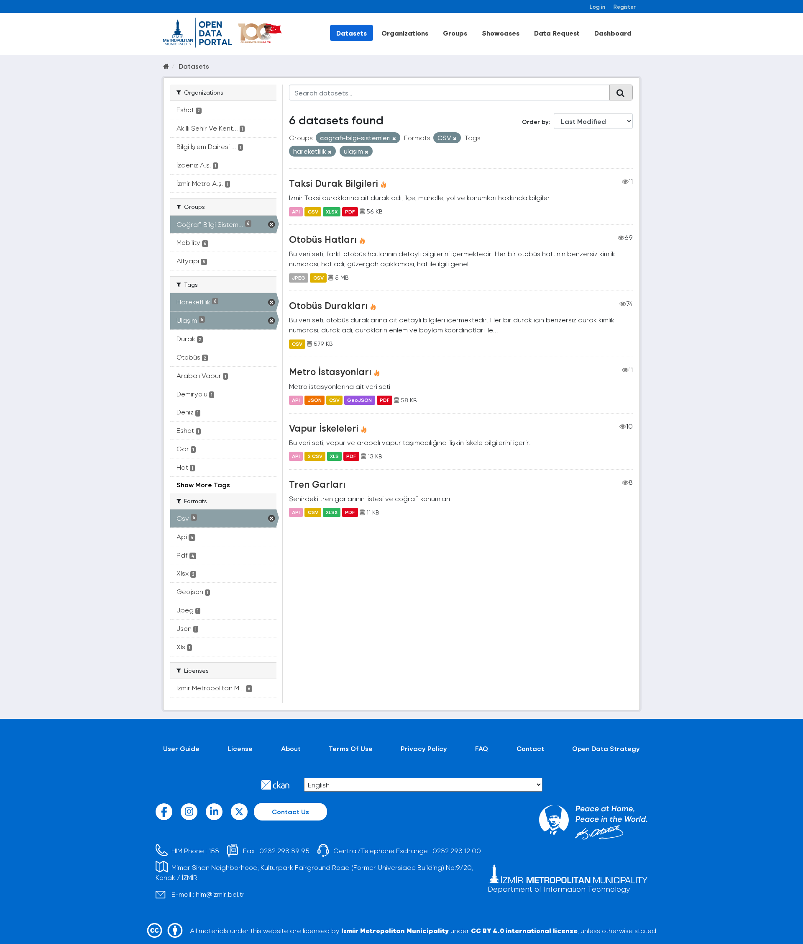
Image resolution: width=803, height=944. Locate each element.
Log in (597, 6)
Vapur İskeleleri (323, 428)
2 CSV (315, 456)
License (240, 748)
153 (214, 850)
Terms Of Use (351, 748)
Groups (455, 32)
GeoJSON (359, 400)
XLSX (332, 211)
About (291, 748)
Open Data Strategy (606, 748)
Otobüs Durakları (328, 305)
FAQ (481, 748)
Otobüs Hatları (323, 239)
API (296, 211)
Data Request (557, 32)
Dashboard (613, 32)
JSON (315, 400)
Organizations (404, 32)
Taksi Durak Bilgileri (333, 183)
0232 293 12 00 (456, 850)
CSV (313, 211)
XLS (334, 456)
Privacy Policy (424, 748)
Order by (535, 122)
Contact (530, 748)
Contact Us (290, 811)
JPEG (298, 277)
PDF (350, 211)
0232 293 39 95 (284, 850)
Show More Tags (203, 484)
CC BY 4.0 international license (524, 930)
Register (625, 6)
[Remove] (394, 138)
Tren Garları (317, 484)
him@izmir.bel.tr (220, 894)
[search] (621, 92)
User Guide (181, 748)
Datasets (351, 32)
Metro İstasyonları (330, 371)
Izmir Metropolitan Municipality (395, 930)
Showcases (500, 32)
